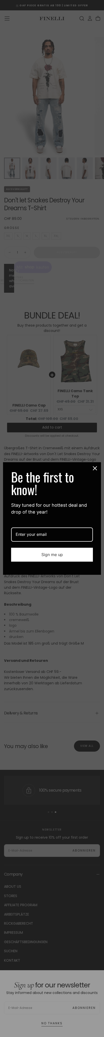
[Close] (95, 468)
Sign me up (52, 554)
